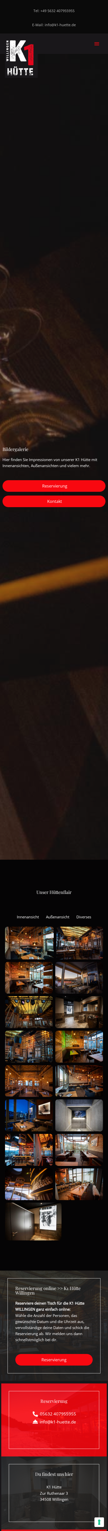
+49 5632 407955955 (57, 10)
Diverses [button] (83, 916)
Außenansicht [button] (57, 916)
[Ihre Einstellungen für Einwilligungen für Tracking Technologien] (99, 1522)
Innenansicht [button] (28, 916)
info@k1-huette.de (60, 24)
